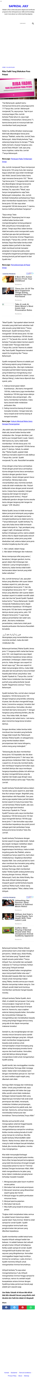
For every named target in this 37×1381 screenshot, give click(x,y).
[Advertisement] (18, 45)
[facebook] (11, 18)
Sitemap (26, 1376)
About (20, 1376)
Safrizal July (18, 6)
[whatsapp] (31, 1307)
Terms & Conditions (25, 1372)
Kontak (6, 1372)
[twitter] (16, 18)
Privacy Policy (12, 1376)
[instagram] (25, 18)
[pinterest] (23, 1307)
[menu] (3, 23)
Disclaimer (14, 1372)
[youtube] (21, 18)
